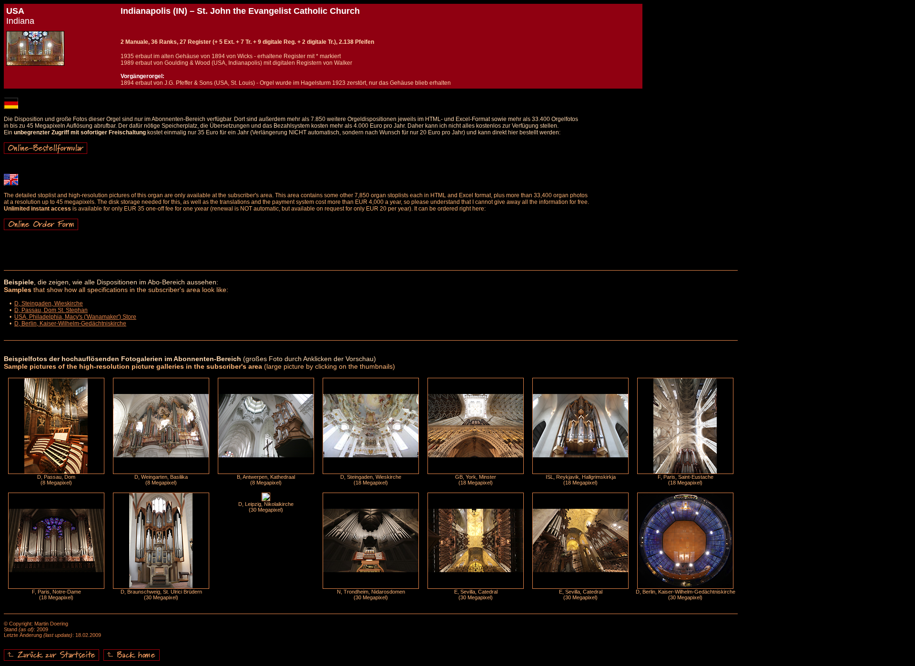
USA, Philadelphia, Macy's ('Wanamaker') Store (75, 316)
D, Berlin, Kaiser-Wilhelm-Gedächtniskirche (70, 323)
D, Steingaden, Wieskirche (48, 303)
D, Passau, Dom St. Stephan (51, 310)
